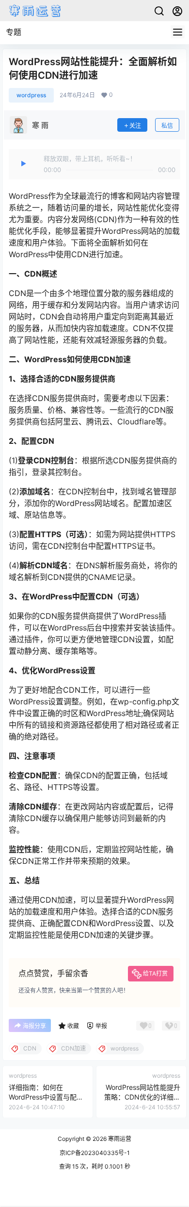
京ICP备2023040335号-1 (95, 1152)
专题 (13, 32)
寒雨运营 (119, 1138)
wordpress (31, 95)
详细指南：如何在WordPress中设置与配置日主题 (46, 1096)
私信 (167, 125)
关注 (135, 125)
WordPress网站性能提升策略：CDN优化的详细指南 (142, 1096)
